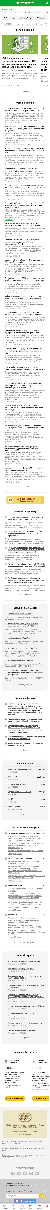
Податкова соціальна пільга (19, 792)
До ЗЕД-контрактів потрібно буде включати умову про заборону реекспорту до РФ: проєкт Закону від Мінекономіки (24, 385)
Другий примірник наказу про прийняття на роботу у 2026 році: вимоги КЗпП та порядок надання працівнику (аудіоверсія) (26, 550)
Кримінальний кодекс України (20, 660)
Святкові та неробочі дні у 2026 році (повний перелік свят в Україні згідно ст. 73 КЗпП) (26, 997)
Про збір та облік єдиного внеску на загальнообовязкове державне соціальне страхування (25, 672)
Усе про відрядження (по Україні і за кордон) (26, 1023)
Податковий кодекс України (19, 614)
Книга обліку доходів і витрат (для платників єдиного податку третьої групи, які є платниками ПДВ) (26, 845)
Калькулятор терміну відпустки (21, 969)
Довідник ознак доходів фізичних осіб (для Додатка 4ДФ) (26, 986)
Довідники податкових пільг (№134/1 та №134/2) (25, 1014)
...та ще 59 (14, 910)
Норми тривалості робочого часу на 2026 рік (26, 1006)
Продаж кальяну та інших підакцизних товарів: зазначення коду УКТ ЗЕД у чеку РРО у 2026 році (25, 186)
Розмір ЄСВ (12, 777)
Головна (5, 1208)
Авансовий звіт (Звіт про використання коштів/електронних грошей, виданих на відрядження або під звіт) (25, 920)
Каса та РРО (13, 915)
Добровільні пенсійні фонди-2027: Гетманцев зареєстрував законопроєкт (23, 469)
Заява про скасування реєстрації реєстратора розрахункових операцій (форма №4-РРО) (26, 932)
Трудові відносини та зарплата (20, 858)
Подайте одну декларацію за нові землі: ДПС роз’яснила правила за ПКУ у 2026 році (26, 518)
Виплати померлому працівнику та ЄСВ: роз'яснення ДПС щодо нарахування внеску (23, 170)
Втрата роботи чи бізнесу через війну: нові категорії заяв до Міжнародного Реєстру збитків (25, 368)
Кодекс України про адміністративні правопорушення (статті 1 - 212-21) (23, 625)
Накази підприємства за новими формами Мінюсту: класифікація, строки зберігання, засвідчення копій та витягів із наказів (14, 1077)
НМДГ (10, 799)
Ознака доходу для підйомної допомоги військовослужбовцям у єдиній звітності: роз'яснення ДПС (22, 448)
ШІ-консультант (27, 1201)
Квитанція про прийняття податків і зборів (25, 851)
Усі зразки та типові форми (24, 942)
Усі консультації (24, 594)
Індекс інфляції (14, 807)
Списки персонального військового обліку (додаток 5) (25, 890)
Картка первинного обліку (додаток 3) (23, 907)
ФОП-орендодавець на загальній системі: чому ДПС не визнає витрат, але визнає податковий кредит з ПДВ (19, 62)
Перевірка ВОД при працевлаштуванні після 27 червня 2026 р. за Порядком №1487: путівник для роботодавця (24, 205)
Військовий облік (15, 885)
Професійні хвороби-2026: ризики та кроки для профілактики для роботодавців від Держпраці (24, 279)
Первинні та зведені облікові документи (25, 833)
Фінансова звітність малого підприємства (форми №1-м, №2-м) (25, 744)
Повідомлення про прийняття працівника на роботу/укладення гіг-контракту (26, 877)
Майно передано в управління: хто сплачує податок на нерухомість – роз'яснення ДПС (23, 297)
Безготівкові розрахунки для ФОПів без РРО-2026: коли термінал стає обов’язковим (23, 224)
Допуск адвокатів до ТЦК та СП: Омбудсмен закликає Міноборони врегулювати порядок (23, 314)
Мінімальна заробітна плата (19, 769)
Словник (8, 24)
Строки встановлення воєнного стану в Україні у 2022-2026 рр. (24, 977)
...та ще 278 (15, 881)
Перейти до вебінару (14, 1098)
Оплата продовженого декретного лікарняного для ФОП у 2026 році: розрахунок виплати (24, 109)
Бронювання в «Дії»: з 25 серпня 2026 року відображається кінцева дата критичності (22, 332)
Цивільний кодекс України (19, 638)
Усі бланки (24, 750)
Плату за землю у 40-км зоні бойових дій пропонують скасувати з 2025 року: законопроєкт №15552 (22, 242)
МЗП (6, 18)
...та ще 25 (14, 937)
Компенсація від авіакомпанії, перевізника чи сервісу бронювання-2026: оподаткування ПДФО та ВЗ (25, 428)
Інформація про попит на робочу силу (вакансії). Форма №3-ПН (23, 863)
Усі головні (24, 92)
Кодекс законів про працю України (22, 648)
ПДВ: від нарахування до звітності (22, 1030)
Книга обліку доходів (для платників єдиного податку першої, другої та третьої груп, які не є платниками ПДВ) (25, 838)
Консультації (22, 1208)
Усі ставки (24, 814)
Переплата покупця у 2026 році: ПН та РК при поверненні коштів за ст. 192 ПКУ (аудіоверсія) (25, 533)
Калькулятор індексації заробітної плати (25, 961)
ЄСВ (20, 18)
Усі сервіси (24, 1038)
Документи (30, 1208)
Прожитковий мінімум (17, 784)
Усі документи (24, 685)
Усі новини (24, 486)
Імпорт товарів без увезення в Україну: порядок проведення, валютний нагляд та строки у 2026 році (24, 151)
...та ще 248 (15, 854)
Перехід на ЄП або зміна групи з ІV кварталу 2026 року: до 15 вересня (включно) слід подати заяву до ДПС (25, 407)
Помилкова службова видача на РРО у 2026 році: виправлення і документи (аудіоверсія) (26, 565)
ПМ (37, 18)
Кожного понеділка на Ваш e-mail (19, 1191)
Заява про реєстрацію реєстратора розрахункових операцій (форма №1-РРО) (25, 926)
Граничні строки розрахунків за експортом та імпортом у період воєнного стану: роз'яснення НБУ (24, 351)
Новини (13, 1208)
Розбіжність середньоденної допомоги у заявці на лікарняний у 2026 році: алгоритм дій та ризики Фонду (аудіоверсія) (26, 580)
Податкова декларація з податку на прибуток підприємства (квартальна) (26, 738)
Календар (39, 1208)
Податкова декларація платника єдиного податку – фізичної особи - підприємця (25, 720)
